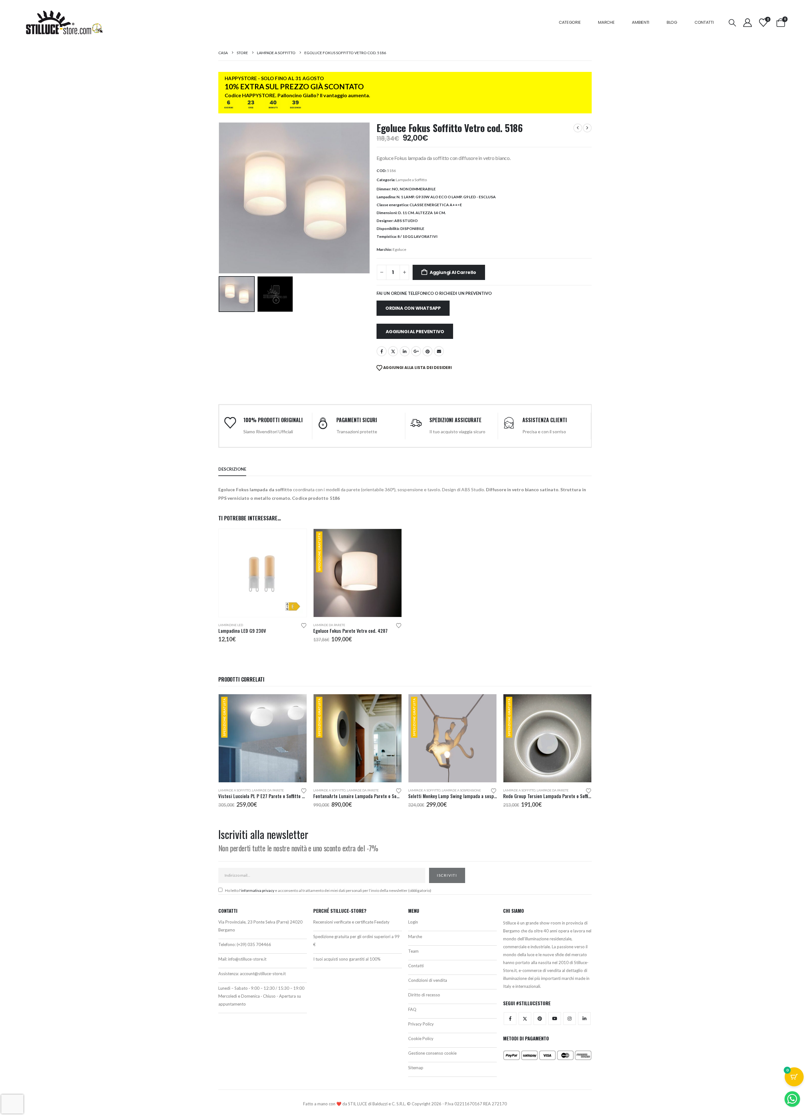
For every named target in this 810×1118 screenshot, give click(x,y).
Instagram (569, 1018)
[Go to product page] (263, 573)
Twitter (525, 1018)
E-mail (439, 351)
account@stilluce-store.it (263, 973)
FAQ (412, 1009)
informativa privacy (257, 890)
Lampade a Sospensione (461, 790)
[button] (732, 23)
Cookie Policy (420, 1038)
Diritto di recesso (424, 994)
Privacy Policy (421, 1023)
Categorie (570, 22)
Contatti (704, 22)
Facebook (382, 351)
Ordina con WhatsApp (413, 308)
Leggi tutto (581, 704)
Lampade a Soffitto (411, 179)
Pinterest (427, 351)
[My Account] (747, 22)
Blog (672, 22)
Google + (416, 351)
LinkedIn (405, 351)
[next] (587, 128)
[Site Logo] (64, 22)
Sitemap (415, 1067)
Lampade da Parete (329, 625)
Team (413, 951)
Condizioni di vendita (427, 980)
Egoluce (399, 249)
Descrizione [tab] (232, 469)
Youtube (554, 1018)
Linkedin (584, 1018)
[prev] (577, 128)
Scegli (296, 539)
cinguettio (393, 351)
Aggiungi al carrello (453, 272)
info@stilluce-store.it (247, 959)
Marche (606, 22)
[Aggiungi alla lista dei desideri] (304, 625)
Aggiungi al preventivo (415, 331)
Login (413, 921)
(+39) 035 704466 (254, 944)
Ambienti (640, 22)
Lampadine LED (230, 625)
